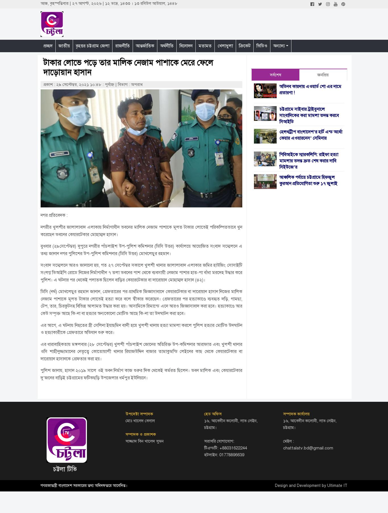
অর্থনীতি (167, 46)
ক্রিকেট (245, 46)
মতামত (205, 46)
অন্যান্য (279, 46)
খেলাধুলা (225, 46)
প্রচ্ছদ (48, 46)
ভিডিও (261, 46)
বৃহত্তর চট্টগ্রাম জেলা (92, 46)
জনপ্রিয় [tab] (323, 74)
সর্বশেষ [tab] (275, 74)
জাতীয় (64, 46)
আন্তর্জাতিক (145, 46)
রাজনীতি (122, 46)
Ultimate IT (337, 485)
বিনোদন (186, 46)
